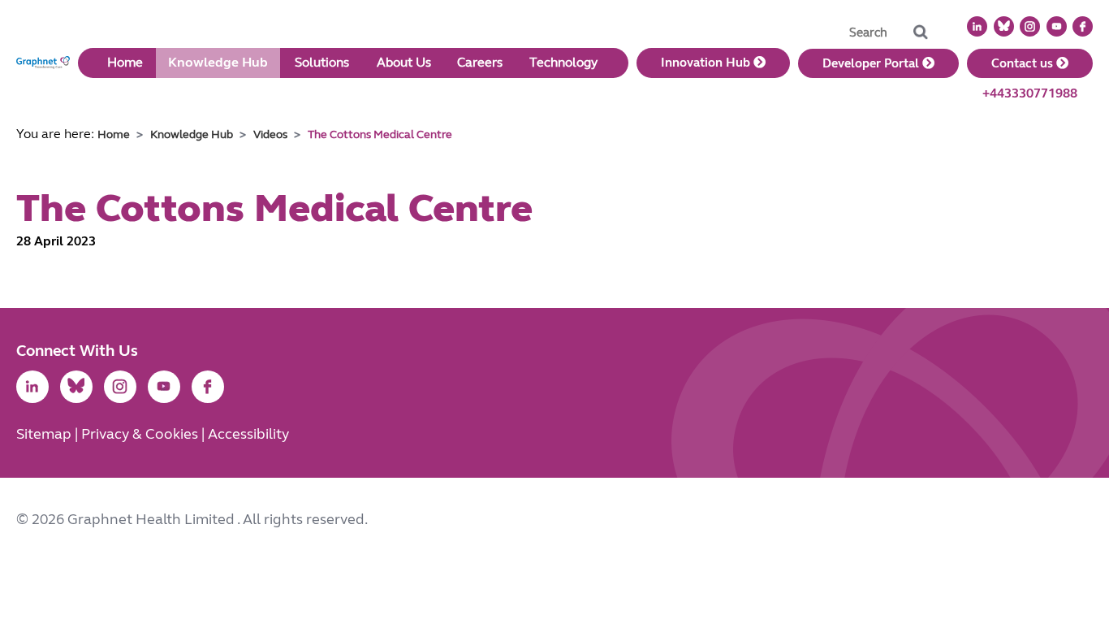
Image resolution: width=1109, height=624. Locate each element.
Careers (480, 62)
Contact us (1023, 63)
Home (125, 62)
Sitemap (45, 434)
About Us (404, 62)
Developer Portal (872, 63)
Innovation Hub (707, 62)
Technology (563, 62)
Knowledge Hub (218, 62)
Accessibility (248, 434)
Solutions (322, 62)
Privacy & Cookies (141, 434)
